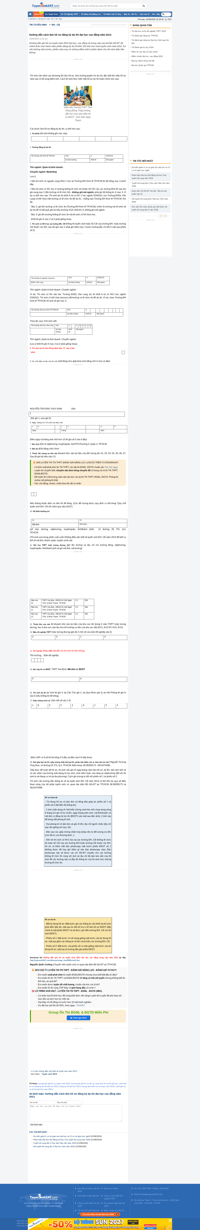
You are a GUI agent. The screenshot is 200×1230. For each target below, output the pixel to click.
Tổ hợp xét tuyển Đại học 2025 (88, 1211)
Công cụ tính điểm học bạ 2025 (89, 1204)
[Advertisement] (78, 67)
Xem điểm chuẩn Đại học (88, 1196)
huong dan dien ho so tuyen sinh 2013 (98, 1086)
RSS (169, 19)
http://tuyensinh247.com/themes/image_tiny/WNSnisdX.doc (55, 960)
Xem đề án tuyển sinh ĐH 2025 (89, 1189)
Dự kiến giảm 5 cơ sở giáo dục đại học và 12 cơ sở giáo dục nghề (61, 1136)
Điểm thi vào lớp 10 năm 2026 (145, 52)
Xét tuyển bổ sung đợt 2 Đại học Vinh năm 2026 (54, 1146)
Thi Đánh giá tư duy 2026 (142, 47)
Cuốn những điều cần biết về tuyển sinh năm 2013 (55, 1071)
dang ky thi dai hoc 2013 (70, 1086)
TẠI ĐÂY (80, 1005)
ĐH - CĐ (50, 19)
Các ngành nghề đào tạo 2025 (114, 1204)
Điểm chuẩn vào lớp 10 (114, 1210)
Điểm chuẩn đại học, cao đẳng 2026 (147, 56)
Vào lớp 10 (41, 19)
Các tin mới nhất (38, 1132)
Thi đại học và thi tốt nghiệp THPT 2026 (149, 31)
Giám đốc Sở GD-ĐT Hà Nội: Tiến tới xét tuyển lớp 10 (149, 192)
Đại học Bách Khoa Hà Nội (143, 61)
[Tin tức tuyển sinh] (45, 5)
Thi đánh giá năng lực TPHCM (145, 36)
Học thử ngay (111, 467)
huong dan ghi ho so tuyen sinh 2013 (54, 1083)
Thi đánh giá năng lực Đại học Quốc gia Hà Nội (150, 41)
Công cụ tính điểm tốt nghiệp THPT (113, 1197)
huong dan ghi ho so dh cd (82, 1083)
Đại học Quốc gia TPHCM (143, 65)
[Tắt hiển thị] (117, 1214)
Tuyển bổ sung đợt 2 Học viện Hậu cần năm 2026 (54, 1143)
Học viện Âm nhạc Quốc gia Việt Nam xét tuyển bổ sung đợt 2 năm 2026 (149, 208)
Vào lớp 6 (33, 19)
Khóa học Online (111, 1188)
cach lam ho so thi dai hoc (106, 1083)
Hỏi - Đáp (59, 19)
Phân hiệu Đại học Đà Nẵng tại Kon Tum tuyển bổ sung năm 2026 (61, 1140)
